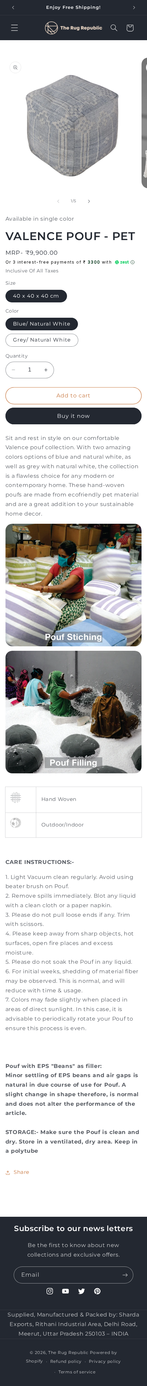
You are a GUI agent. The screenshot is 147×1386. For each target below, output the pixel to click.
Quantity (16, 356)
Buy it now (73, 416)
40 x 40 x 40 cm (36, 296)
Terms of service (77, 1372)
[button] (14, 28)
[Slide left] (58, 201)
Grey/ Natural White (42, 340)
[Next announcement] (134, 7)
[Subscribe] (125, 1274)
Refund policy (66, 1361)
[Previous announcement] (13, 7)
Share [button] (21, 1172)
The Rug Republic (68, 1352)
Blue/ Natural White (41, 324)
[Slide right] (88, 201)
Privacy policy (105, 1361)
